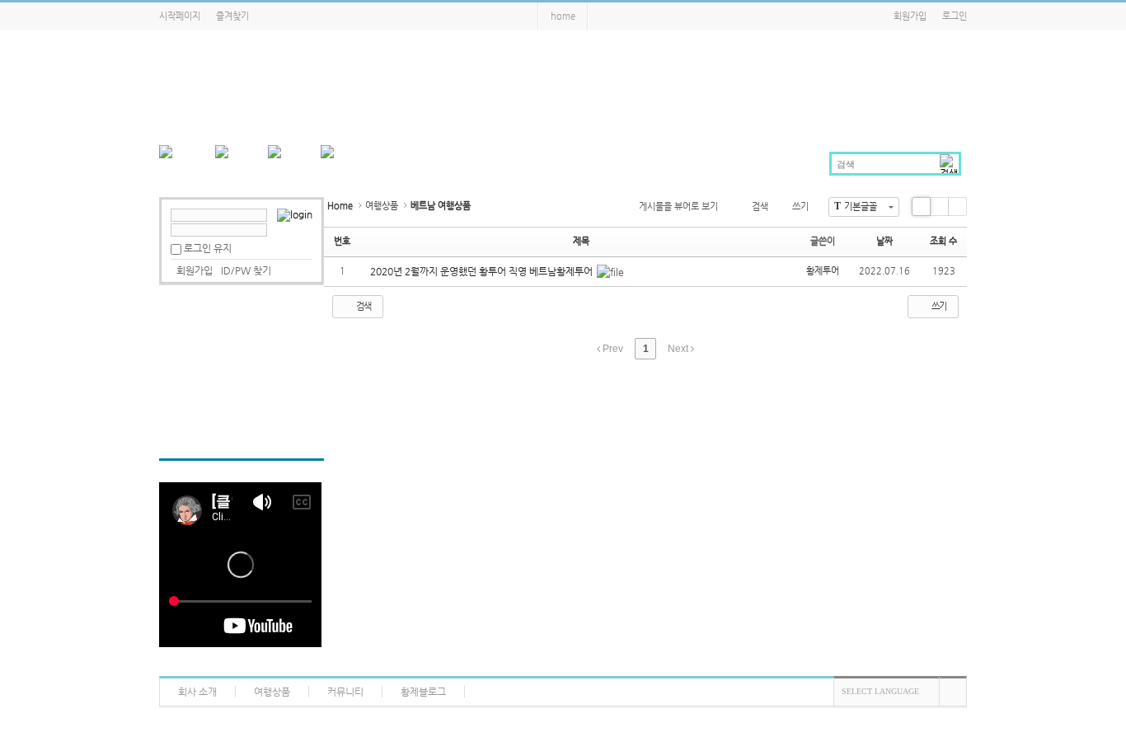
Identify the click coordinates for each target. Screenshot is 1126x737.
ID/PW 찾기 (246, 270)
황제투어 (822, 270)
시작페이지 (179, 16)
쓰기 (800, 206)
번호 (342, 241)
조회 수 (943, 241)
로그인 (954, 16)
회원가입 (910, 16)
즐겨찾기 (232, 16)
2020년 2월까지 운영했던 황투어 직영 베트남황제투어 (482, 271)
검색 (760, 206)
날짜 (884, 241)
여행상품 (381, 205)
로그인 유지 (208, 248)
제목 (581, 241)
